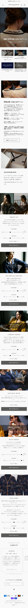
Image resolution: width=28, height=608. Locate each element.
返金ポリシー (14, 604)
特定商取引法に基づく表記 (20, 602)
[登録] (22, 584)
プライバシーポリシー (9, 602)
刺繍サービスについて (12, 140)
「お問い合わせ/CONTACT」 (10, 134)
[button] (2, 5)
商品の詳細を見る (14, 245)
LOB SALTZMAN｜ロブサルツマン (15, 600)
